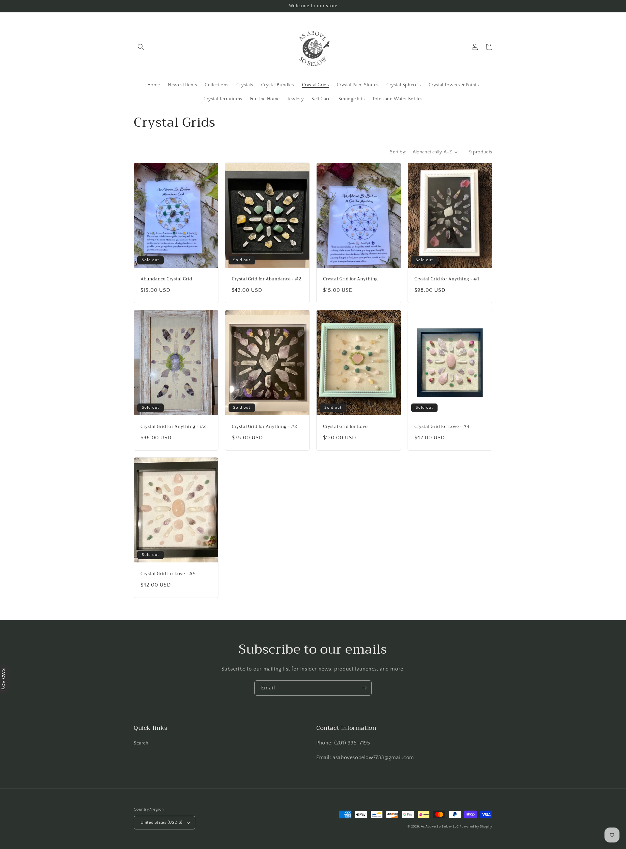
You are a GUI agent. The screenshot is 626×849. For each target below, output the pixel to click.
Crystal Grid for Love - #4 (442, 427)
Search (141, 743)
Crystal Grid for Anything (350, 279)
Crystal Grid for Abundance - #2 (267, 279)
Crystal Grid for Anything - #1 (447, 279)
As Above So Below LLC (440, 826)
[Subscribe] (364, 688)
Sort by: (398, 152)
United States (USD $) (161, 822)
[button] (141, 47)
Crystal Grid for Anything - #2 (173, 427)
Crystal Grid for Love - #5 (168, 574)
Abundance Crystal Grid (166, 279)
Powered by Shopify (476, 826)
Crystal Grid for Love (345, 427)
